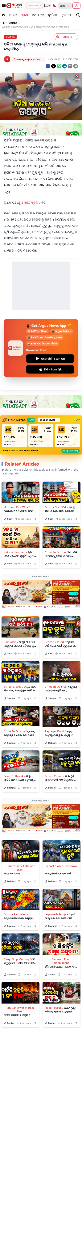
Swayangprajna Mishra (27, 59)
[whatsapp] (59, 66)
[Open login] (76, 6)
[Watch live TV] (47, 5)
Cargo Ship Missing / (17, 959)
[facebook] (48, 66)
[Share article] (35, 519)
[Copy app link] (75, 66)
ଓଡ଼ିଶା (24, 15)
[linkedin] (64, 66)
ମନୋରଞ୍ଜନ (30, 202)
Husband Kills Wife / (17, 507)
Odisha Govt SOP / (56, 507)
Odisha (13, 23)
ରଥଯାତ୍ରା (38, 15)
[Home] (3, 23)
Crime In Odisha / (56, 552)
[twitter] (53, 66)
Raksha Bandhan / (15, 552)
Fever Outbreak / (14, 776)
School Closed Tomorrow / (61, 867)
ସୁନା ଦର (66, 15)
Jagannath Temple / (57, 914)
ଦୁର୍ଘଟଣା (53, 15)
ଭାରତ (13, 15)
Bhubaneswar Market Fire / (20, 1009)
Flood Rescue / (54, 1007)
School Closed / (13, 686)
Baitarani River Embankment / (61, 961)
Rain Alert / (11, 642)
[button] (14, 435)
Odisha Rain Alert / (16, 914)
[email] (70, 66)
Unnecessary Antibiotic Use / (20, 867)
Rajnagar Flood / (55, 731)
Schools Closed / (55, 642)
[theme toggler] (54, 6)
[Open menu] (3, 5)
